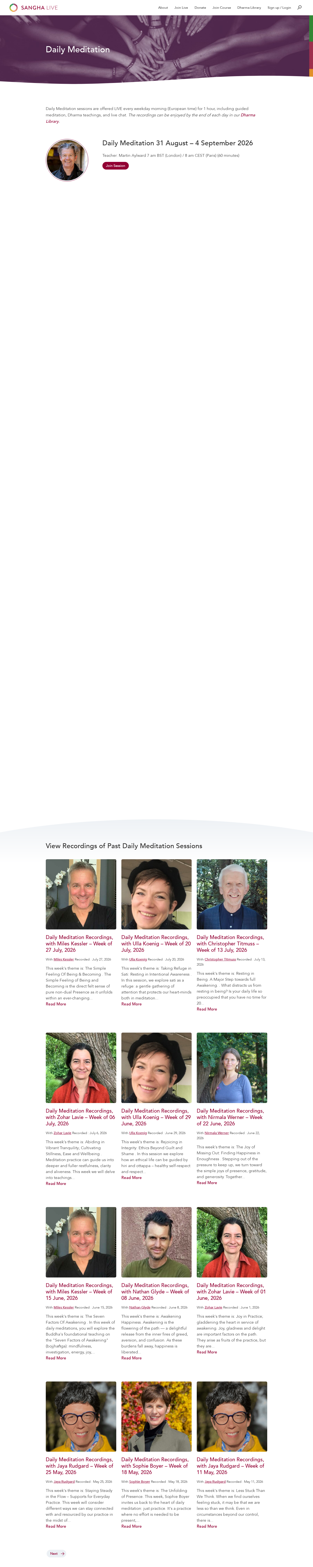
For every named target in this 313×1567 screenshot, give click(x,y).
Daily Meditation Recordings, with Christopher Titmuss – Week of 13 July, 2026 (230, 944)
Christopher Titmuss (220, 959)
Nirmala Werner (217, 1133)
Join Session (115, 165)
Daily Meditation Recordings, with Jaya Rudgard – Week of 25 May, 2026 (79, 1466)
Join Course (221, 7)
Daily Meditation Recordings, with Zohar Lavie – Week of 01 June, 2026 (231, 1292)
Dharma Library (249, 7)
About (163, 7)
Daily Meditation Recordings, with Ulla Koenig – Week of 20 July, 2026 (156, 944)
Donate (200, 7)
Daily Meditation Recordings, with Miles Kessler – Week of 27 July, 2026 (79, 944)
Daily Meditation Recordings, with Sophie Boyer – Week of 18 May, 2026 (155, 1466)
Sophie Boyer (139, 1481)
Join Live (181, 7)
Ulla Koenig (138, 959)
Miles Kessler (64, 959)
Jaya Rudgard (64, 1481)
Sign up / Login (279, 7)
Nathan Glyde (140, 1307)
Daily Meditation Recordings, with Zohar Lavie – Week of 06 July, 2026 (80, 1117)
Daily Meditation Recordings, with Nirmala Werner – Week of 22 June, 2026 (230, 1117)
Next (53, 1553)
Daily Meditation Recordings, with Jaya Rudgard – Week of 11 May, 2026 (230, 1466)
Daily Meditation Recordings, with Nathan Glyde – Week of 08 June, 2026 (155, 1292)
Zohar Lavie (62, 1133)
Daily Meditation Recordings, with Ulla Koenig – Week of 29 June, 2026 (156, 1117)
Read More (56, 1004)
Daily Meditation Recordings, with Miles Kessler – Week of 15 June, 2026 (79, 1292)
